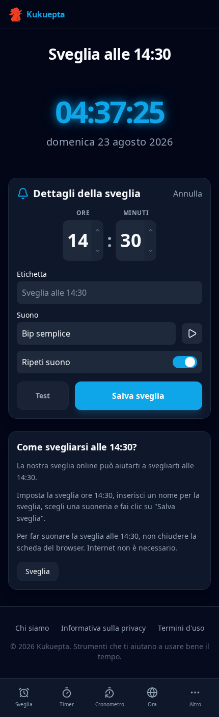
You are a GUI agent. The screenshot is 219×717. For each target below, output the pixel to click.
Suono (27, 315)
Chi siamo (32, 628)
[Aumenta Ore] (97, 230)
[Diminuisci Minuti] (150, 251)
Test (43, 395)
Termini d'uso (181, 628)
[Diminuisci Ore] (97, 251)
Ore (83, 213)
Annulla (187, 193)
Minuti (136, 213)
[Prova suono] (192, 333)
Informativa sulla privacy (103, 628)
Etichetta (32, 274)
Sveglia (37, 571)
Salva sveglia (138, 395)
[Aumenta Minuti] (150, 230)
